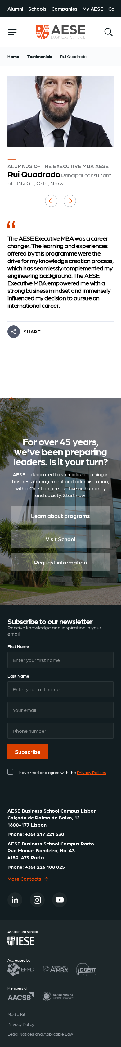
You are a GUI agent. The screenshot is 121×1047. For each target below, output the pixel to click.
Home (13, 56)
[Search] (109, 32)
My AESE (93, 8)
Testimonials (39, 56)
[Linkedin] (14, 899)
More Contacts (24, 879)
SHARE (32, 331)
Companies (65, 8)
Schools (37, 8)
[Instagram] (37, 899)
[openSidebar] (12, 32)
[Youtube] (59, 899)
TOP (12, 407)
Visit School (60, 538)
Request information (60, 562)
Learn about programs (60, 515)
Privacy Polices (91, 772)
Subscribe (27, 751)
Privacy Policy (20, 1024)
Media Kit (16, 1014)
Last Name (18, 675)
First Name (18, 646)
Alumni (15, 8)
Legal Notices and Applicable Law (40, 1033)
